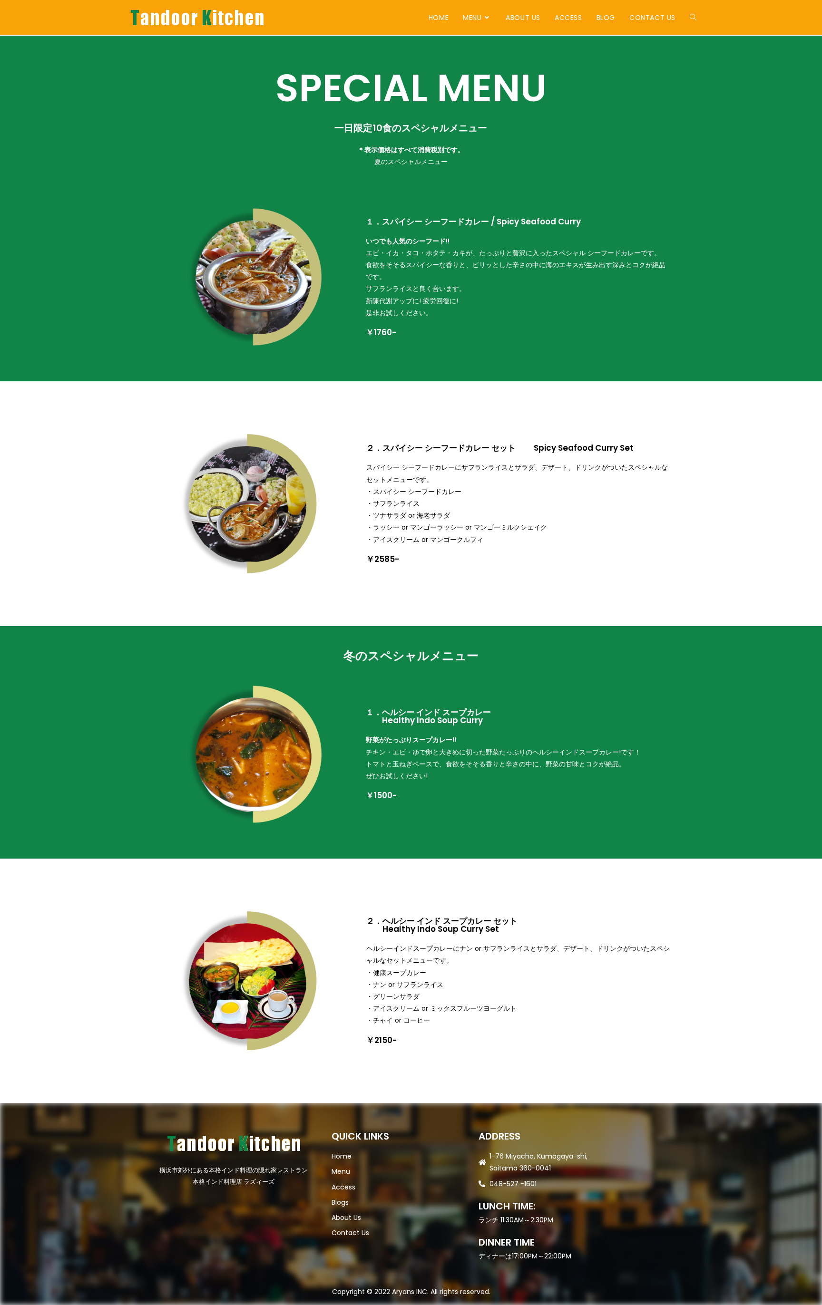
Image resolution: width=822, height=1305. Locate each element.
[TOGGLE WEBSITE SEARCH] (693, 17)
